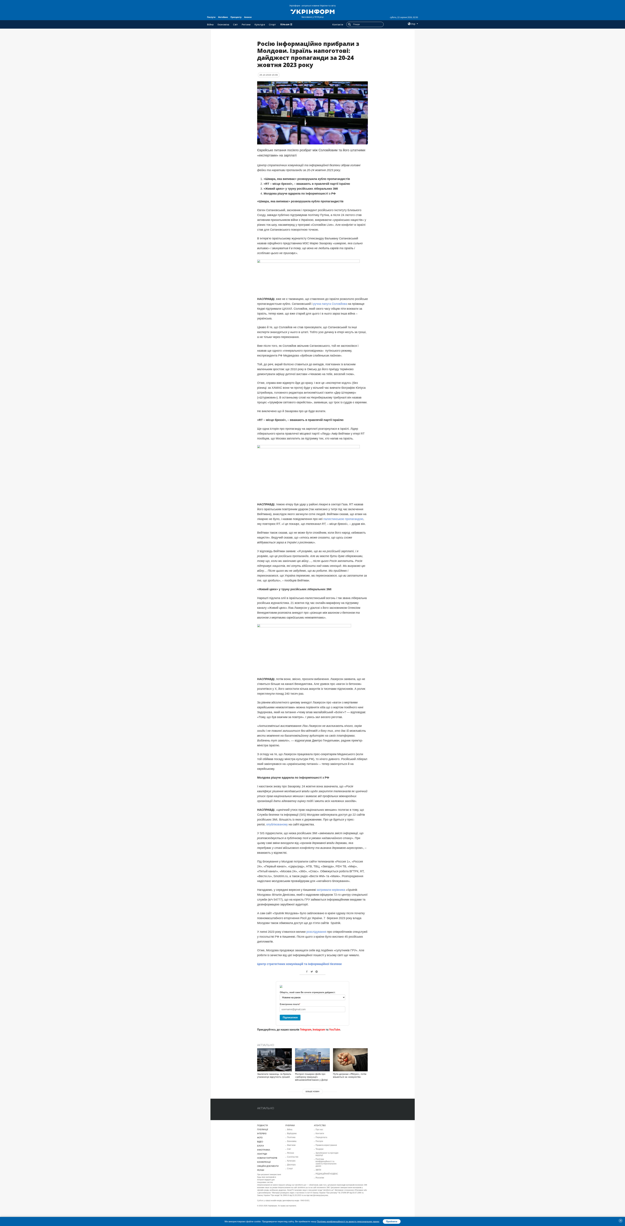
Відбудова (292, 1133)
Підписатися (290, 1017)
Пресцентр (236, 17)
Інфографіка (263, 1150)
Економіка (223, 24)
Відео (260, 1142)
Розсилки (320, 1178)
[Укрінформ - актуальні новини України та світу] (312, 11)
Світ (235, 24)
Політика (291, 1137)
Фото (260, 1138)
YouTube (334, 1029)
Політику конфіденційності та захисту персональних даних (348, 1221)
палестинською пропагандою (343, 519)
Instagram (319, 1029)
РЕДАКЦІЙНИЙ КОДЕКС (327, 1174)
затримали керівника (330, 889)
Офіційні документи (268, 1166)
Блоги (260, 1146)
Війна (210, 24)
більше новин (312, 1091)
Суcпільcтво (292, 1157)
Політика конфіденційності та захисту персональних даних (326, 1162)
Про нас (319, 1129)
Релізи (260, 1170)
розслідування (316, 931)
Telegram (305, 1029)
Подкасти (262, 1125)
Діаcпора (291, 1165)
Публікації (262, 1129)
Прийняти (391, 1221)
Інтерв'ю (261, 1133)
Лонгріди (262, 1154)
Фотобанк (223, 17)
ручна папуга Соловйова (329, 303)
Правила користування (326, 1145)
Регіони (246, 24)
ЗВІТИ (318, 1170)
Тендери (319, 1149)
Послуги (211, 17)
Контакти (337, 24)
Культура (260, 24)
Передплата (321, 1137)
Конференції (264, 1162)
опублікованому (276, 824)
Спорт (272, 24)
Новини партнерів (267, 1158)
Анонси (248, 17)
